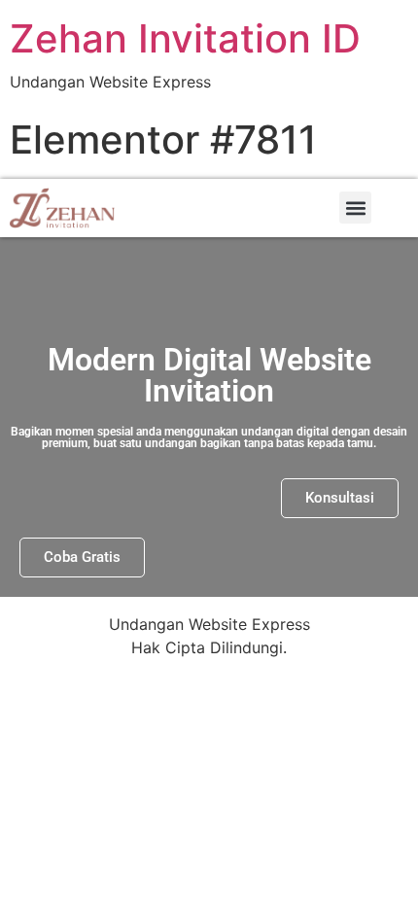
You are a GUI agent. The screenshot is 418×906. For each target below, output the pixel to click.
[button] (355, 208)
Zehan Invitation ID (185, 38)
